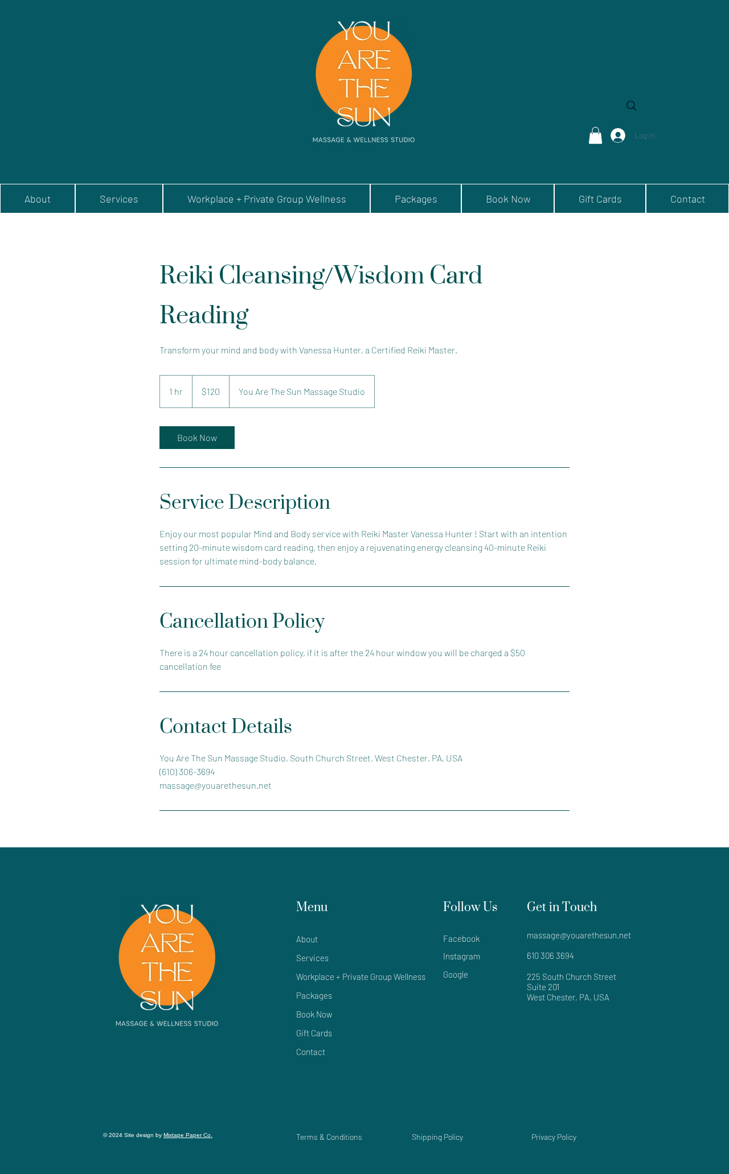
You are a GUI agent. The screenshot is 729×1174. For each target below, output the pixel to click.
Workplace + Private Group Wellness (343, 976)
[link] (197, 437)
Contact (310, 1052)
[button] (595, 135)
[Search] (632, 106)
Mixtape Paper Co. (187, 1135)
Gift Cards (314, 1033)
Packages (314, 995)
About (307, 939)
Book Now (314, 1014)
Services (312, 958)
